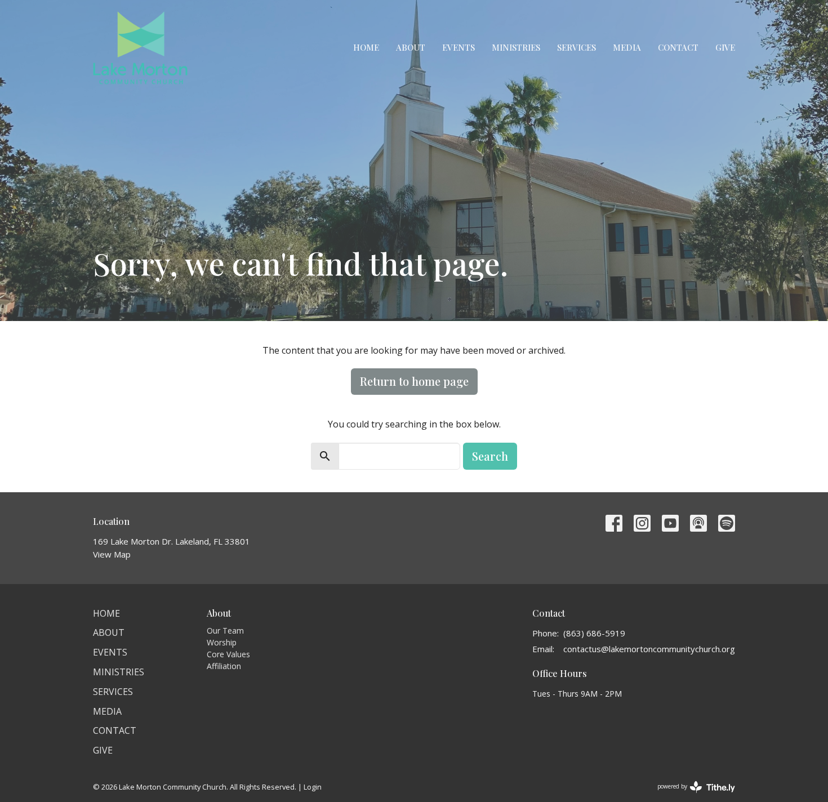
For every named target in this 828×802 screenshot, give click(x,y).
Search (490, 456)
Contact (678, 47)
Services (576, 47)
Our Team (225, 630)
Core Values (228, 654)
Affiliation (224, 666)
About (410, 47)
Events (458, 47)
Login (313, 787)
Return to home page (414, 381)
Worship (222, 642)
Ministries (516, 47)
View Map (112, 554)
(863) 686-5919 (594, 633)
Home (366, 47)
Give (725, 47)
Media (627, 47)
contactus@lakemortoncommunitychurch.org (649, 648)
